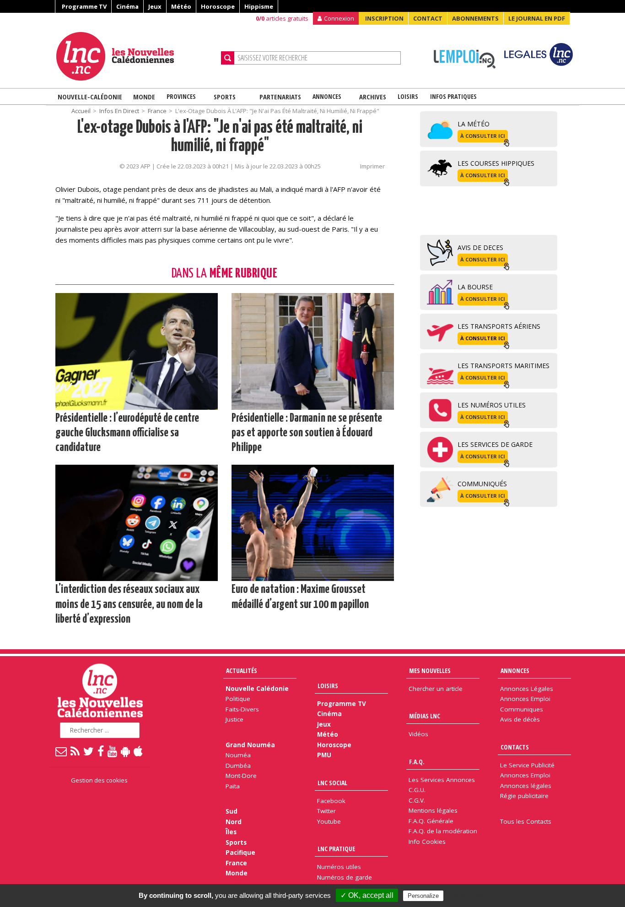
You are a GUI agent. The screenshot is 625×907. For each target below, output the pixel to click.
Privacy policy (470, 895)
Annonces (326, 96)
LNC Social (332, 782)
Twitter (326, 811)
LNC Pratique (336, 848)
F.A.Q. (417, 761)
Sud (231, 811)
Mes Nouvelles (430, 670)
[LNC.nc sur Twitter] (89, 751)
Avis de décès (520, 719)
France (157, 111)
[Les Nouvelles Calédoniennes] (135, 56)
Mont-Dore (241, 775)
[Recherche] (228, 58)
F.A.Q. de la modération (443, 831)
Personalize (423, 895)
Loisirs (408, 96)
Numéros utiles (339, 867)
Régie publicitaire (524, 796)
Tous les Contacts (525, 821)
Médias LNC (424, 715)
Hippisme (258, 6)
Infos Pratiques (453, 96)
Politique (238, 699)
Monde (144, 96)
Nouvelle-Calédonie (90, 96)
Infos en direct (119, 111)
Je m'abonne (462, 25)
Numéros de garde (344, 877)
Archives (372, 96)
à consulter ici (482, 135)
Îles (231, 832)
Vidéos (418, 734)
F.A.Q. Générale (431, 821)
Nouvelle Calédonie (257, 688)
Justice (234, 719)
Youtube (329, 821)
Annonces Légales (526, 688)
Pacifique (240, 852)
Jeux (155, 6)
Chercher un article (436, 688)
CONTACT (427, 18)
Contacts (515, 747)
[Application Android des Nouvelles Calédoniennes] (126, 751)
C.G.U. (417, 790)
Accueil (81, 111)
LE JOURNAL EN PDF (536, 18)
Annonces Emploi (525, 699)
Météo (181, 6)
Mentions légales (433, 810)
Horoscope (218, 6)
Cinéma (127, 6)
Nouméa (238, 755)
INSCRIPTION (384, 18)
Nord (234, 822)
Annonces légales (525, 786)
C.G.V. (417, 800)
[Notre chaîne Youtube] (113, 751)
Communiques (521, 709)
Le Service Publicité (527, 765)
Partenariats (280, 96)
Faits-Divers (242, 709)
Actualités (241, 670)
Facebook (331, 801)
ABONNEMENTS (475, 18)
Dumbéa (238, 765)
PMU (324, 755)
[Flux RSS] (75, 751)
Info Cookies (427, 841)
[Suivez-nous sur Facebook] (101, 751)
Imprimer (372, 166)
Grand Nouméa (250, 745)
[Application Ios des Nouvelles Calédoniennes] (139, 751)
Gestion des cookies (99, 780)
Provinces (181, 96)
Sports (225, 96)
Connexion (339, 18)
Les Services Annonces (442, 780)
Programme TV (84, 6)
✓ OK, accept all (366, 895)
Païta (233, 786)
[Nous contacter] (61, 751)
